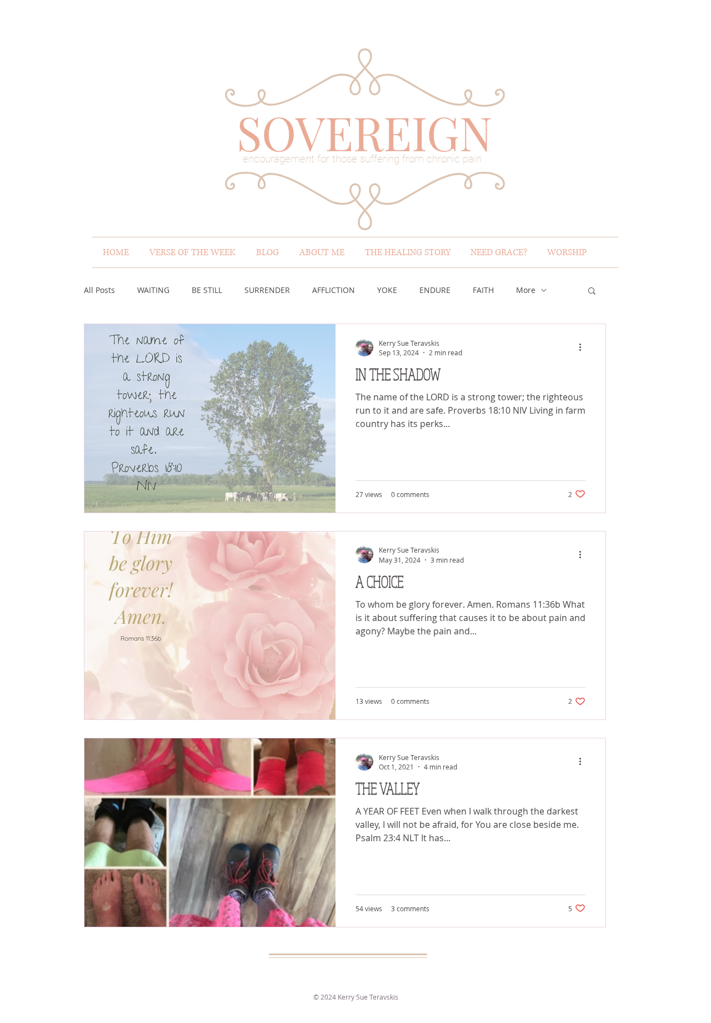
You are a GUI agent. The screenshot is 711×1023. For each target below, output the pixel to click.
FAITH (483, 290)
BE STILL (207, 290)
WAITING (153, 290)
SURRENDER (267, 290)
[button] (592, 291)
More (525, 290)
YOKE (387, 290)
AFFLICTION (333, 290)
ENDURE (434, 290)
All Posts (99, 290)
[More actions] (583, 347)
